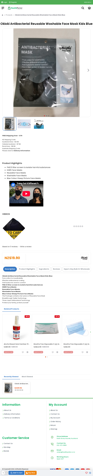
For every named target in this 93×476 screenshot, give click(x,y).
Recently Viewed (11, 376)
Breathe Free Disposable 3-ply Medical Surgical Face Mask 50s (47, 344)
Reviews (56, 269)
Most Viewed (27, 376)
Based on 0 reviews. (10, 246)
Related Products (11, 309)
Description (10, 269)
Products (9, 15)
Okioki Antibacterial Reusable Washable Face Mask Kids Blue (22, 384)
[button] (88, 70)
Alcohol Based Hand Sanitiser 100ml (17, 344)
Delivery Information (22, 151)
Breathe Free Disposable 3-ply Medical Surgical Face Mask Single (77, 344)
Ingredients (44, 269)
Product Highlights (27, 269)
